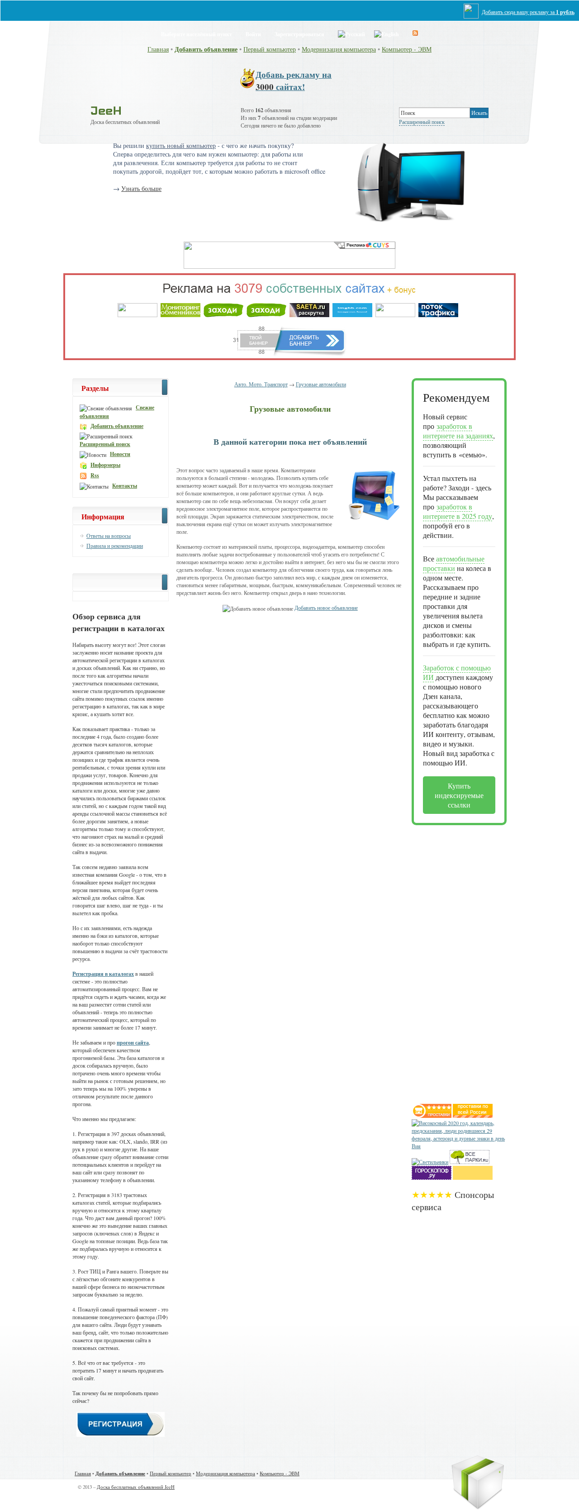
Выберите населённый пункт (196, 34)
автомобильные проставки (453, 563)
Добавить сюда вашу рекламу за (528, 12)
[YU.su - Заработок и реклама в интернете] (473, 1177)
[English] (386, 33)
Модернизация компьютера (339, 49)
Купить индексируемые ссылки (459, 795)
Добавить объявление (206, 49)
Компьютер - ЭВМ (407, 49)
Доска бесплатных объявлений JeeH (136, 1487)
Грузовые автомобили (321, 384)
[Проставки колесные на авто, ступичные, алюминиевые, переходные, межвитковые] (473, 1115)
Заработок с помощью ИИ (457, 672)
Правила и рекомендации (114, 545)
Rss (94, 475)
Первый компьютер (269, 49)
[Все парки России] (469, 1161)
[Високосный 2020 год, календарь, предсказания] (459, 1146)
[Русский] (351, 33)
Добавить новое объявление (326, 607)
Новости (120, 454)
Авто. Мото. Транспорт (261, 384)
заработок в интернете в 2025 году (457, 511)
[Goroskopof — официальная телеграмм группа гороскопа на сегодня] (431, 1177)
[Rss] (415, 33)
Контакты (124, 485)
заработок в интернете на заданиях (458, 430)
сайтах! (294, 80)
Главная (158, 49)
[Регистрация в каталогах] (120, 1434)
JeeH (106, 110)
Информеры (105, 465)
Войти (253, 34)
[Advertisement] (448, 961)
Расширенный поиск (422, 121)
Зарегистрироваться (299, 34)
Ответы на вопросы (108, 535)
